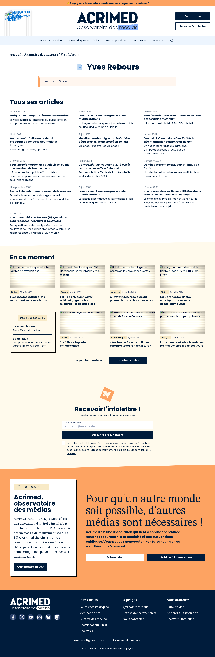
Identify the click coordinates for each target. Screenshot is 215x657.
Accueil (15, 54)
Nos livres (86, 631)
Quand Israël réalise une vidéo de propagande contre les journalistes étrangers (33, 142)
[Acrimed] (107, 21)
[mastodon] (57, 617)
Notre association (51, 40)
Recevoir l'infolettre (192, 26)
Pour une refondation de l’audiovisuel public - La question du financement (39, 166)
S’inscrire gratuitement (107, 435)
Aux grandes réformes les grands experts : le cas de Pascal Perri (32, 344)
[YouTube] (31, 617)
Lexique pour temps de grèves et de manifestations (102, 117)
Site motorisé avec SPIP (126, 640)
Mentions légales (84, 640)
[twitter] (22, 617)
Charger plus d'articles (87, 360)
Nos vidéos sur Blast (93, 625)
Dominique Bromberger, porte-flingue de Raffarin (171, 166)
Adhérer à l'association (176, 557)
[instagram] (39, 617)
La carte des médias (93, 619)
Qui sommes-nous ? (30, 567)
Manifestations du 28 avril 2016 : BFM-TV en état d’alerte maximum (173, 117)
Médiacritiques (89, 613)
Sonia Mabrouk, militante (27, 330)
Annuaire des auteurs (41, 54)
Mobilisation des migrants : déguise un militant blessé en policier (104, 140)
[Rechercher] (171, 40)
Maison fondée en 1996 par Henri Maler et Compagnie (107, 648)
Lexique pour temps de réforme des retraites (39, 115)
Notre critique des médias (83, 40)
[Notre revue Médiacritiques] (22, 25)
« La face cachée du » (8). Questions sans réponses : (172, 192)
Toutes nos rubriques (94, 607)
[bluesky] (48, 617)
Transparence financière (139, 613)
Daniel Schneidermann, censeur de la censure (40, 191)
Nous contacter (133, 619)
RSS (103, 640)
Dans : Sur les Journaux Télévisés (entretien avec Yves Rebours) (104, 166)
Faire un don (192, 16)
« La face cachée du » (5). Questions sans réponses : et (38, 219)
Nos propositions (116, 40)
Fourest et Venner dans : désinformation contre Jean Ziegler (169, 140)
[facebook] (13, 617)
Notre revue (139, 40)
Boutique (158, 40)
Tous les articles (128, 360)
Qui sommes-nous (135, 607)
